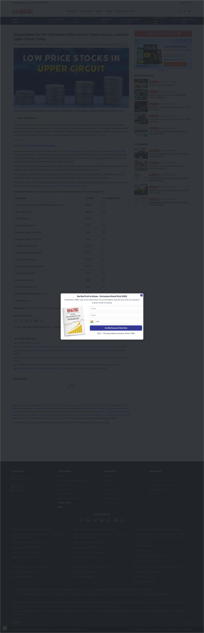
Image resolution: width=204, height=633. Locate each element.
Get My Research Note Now (116, 328)
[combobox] (92, 321)
